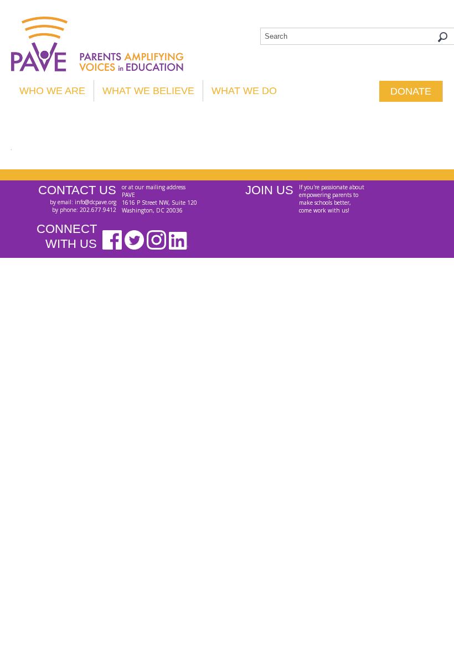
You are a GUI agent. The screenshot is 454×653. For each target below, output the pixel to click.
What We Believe (148, 90)
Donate (410, 91)
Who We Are (52, 90)
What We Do (244, 90)
